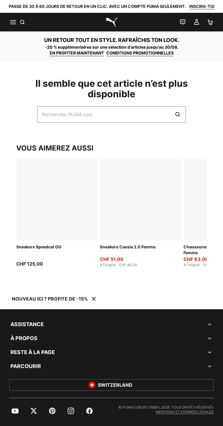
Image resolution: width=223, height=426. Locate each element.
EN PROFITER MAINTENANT (77, 52)
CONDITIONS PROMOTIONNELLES (140, 52)
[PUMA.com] (111, 22)
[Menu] (13, 22)
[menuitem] (15, 411)
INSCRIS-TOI (202, 6)
